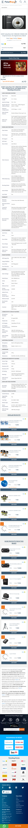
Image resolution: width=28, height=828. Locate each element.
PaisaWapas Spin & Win (6, 822)
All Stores (17, 799)
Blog (2, 799)
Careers (17, 802)
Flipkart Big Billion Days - (7, 816)
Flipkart (20, 38)
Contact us (19, 809)
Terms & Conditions (5, 805)
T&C (2, 49)
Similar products (14, 415)
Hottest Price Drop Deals (20, 805)
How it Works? (4, 802)
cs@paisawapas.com (19, 813)
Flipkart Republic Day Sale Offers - (6, 818)
